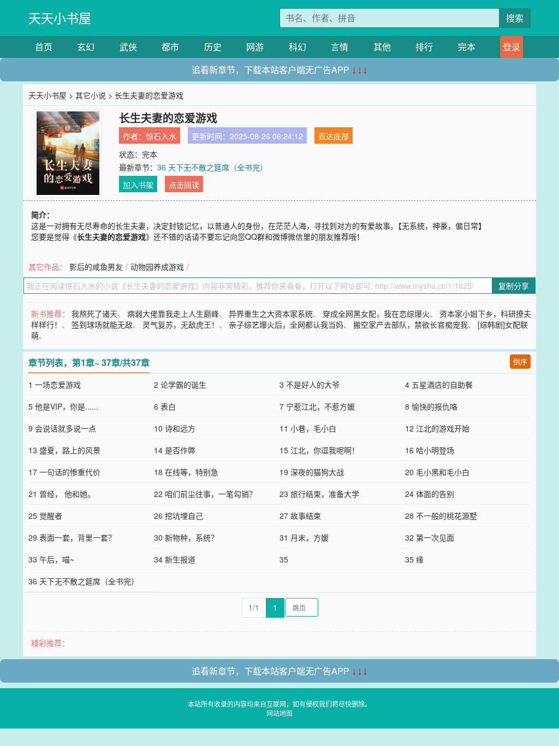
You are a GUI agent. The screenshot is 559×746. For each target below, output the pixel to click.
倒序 (520, 361)
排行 (424, 46)
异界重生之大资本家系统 (271, 313)
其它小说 (90, 95)
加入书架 (138, 184)
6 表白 (165, 406)
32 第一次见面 (429, 537)
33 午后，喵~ (51, 559)
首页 (43, 46)
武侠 (128, 46)
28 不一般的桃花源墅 (441, 515)
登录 (511, 46)
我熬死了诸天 (94, 313)
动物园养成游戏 (157, 266)
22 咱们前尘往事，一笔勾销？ (205, 493)
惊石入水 (161, 136)
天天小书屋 (59, 18)
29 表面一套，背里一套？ (72, 537)
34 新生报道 (174, 559)
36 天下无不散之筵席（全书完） (212, 167)
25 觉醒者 (45, 515)
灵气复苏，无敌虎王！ (180, 324)
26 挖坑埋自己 (178, 515)
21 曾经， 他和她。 (61, 493)
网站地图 (279, 713)
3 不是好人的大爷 (310, 384)
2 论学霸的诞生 (180, 384)
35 (284, 559)
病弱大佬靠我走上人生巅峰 (173, 313)
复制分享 (513, 285)
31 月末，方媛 (304, 537)
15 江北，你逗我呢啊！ (319, 450)
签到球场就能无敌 (102, 324)
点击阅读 (184, 184)
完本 (466, 46)
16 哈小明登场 (429, 450)
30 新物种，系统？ (186, 537)
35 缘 (414, 559)
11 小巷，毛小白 (308, 428)
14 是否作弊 (174, 450)
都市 (170, 46)
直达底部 (333, 136)
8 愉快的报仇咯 (431, 406)
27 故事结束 (300, 515)
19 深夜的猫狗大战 (312, 471)
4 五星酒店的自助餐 (439, 384)
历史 (213, 46)
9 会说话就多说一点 (62, 428)
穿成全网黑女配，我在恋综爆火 (376, 313)
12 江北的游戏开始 (437, 428)
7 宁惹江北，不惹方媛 (317, 406)
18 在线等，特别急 (186, 471)
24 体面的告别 (429, 493)
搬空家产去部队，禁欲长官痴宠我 (410, 324)
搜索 (515, 17)
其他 (382, 46)
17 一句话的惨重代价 (64, 471)
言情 (339, 46)
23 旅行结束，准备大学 (319, 493)
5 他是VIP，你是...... (63, 406)
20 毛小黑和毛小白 (437, 471)
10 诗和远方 (174, 428)
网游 (255, 46)
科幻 (297, 46)
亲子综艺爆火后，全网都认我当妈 (286, 324)
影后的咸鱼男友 (96, 266)
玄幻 (85, 46)
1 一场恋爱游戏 (54, 384)
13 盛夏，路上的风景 (64, 450)
